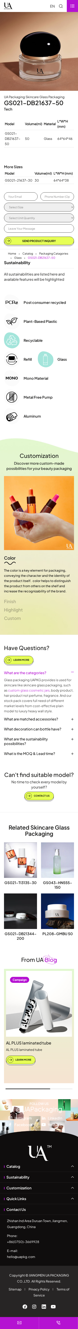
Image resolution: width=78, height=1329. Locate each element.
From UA (39, 959)
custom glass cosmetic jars (29, 690)
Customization (39, 455)
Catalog (27, 253)
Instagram (23, 1118)
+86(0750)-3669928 (23, 1242)
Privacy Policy (39, 1289)
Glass (18, 257)
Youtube (55, 1124)
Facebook (23, 1124)
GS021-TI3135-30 (20, 882)
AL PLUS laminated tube (28, 1042)
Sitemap (15, 1289)
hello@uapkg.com (21, 1257)
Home (12, 253)
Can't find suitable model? (39, 774)
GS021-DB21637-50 (41, 257)
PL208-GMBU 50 (57, 933)
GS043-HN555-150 (57, 884)
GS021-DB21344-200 (21, 936)
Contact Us (41, 795)
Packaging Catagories (53, 253)
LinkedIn (55, 1118)
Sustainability (17, 1177)
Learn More (21, 659)
